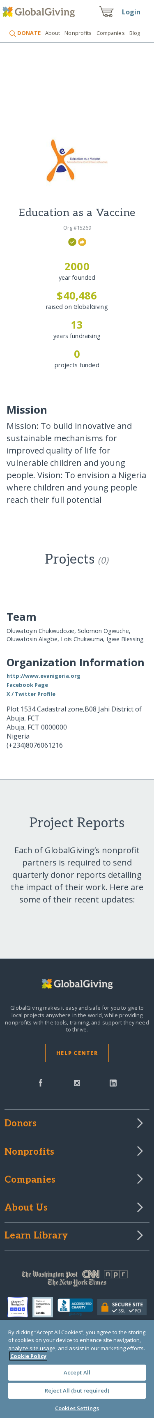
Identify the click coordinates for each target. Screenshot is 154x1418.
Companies (111, 33)
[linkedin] (113, 1082)
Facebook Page (27, 684)
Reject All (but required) (77, 1390)
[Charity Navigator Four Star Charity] (19, 1307)
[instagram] (77, 1082)
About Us (26, 1208)
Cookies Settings (77, 1408)
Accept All (77, 1372)
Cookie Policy (28, 1356)
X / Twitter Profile (31, 693)
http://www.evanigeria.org (43, 675)
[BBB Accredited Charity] (77, 1307)
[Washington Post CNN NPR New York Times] (77, 1280)
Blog (134, 33)
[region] (77, 1369)
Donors (21, 1124)
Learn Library (36, 1236)
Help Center (77, 1053)
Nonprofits (78, 33)
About (52, 33)
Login (131, 11)
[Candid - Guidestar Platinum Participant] (44, 1307)
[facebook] (40, 1082)
